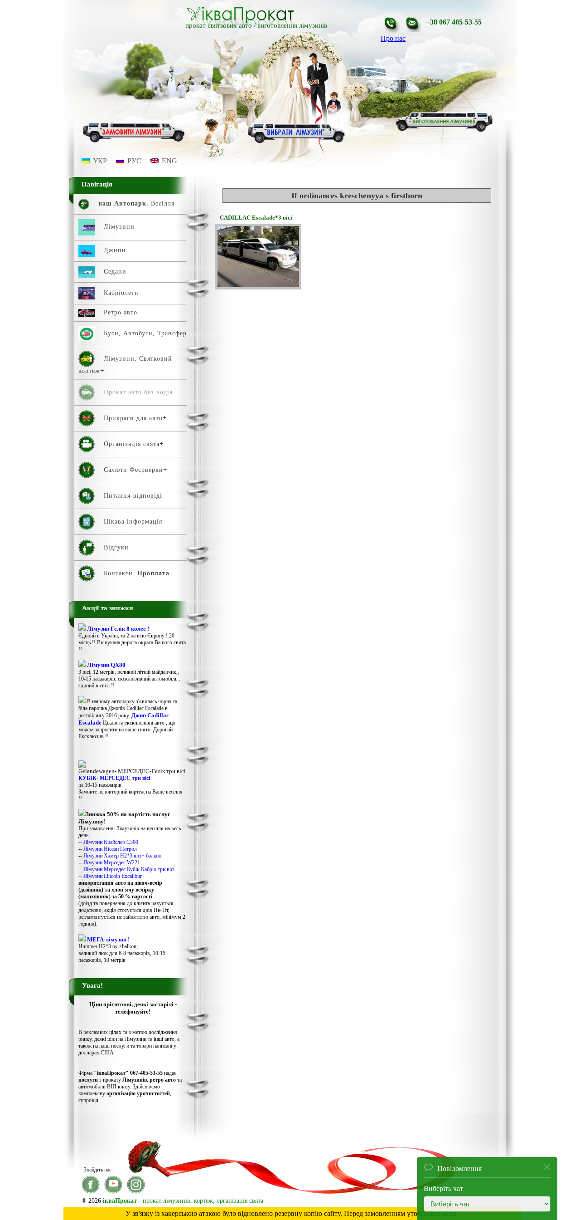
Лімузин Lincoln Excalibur (112, 876)
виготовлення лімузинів (292, 25)
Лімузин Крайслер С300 (110, 842)
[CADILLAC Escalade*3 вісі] (258, 287)
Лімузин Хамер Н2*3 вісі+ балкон (122, 856)
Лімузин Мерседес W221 (111, 862)
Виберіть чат (443, 1185)
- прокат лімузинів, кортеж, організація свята (183, 1200)
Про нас (393, 38)
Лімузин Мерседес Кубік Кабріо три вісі (128, 869)
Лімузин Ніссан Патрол (110, 849)
